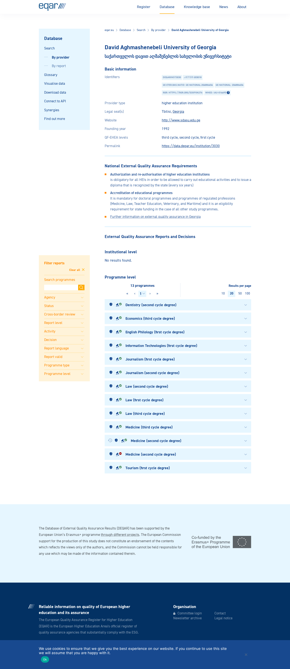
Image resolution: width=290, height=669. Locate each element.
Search (49, 48)
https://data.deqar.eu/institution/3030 (191, 146)
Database (167, 7)
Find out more (54, 119)
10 (223, 293)
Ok (45, 659)
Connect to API (55, 101)
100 (247, 293)
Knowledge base (197, 7)
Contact (220, 613)
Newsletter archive (187, 618)
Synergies (51, 110)
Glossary (50, 75)
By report (59, 66)
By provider (60, 57)
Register (143, 7)
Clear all (75, 270)
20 (231, 294)
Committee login (189, 613)
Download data (55, 92)
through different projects (120, 535)
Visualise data (54, 84)
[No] (246, 654)
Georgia (178, 112)
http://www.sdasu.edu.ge (181, 120)
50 (240, 293)
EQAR (52, 7)
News (223, 7)
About (241, 7)
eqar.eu (109, 30)
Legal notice (223, 618)
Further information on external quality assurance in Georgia (155, 217)
